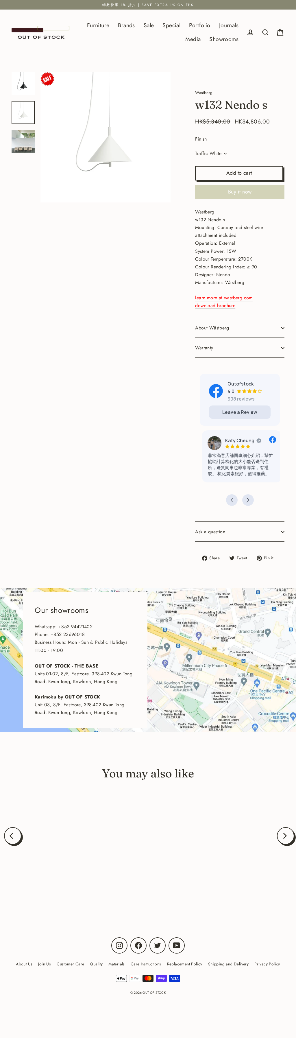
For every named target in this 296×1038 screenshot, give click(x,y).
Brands (126, 25)
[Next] (285, 836)
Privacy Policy (267, 964)
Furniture (98, 25)
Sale (149, 25)
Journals (228, 25)
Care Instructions (146, 964)
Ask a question (210, 531)
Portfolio (199, 25)
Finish (201, 139)
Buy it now (240, 192)
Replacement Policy (184, 964)
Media (193, 39)
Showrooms (223, 39)
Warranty (204, 347)
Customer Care (70, 964)
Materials (116, 964)
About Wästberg (212, 328)
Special (171, 25)
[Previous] (12, 836)
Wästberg (59, 884)
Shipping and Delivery (228, 964)
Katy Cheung (237, 440)
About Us (24, 964)
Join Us (44, 964)
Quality (96, 964)
